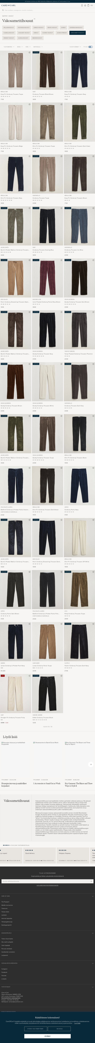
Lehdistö (4, 915)
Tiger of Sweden (70, 351)
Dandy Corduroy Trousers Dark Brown (77, 302)
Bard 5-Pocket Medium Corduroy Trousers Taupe (14, 250)
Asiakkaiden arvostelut (8, 952)
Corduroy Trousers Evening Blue (43, 250)
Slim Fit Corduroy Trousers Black (75, 458)
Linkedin (3, 979)
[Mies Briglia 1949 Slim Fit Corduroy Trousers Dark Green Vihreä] (79, 122)
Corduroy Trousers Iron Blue (74, 250)
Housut (11, 16)
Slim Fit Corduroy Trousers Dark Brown (46, 510)
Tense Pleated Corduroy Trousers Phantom (79, 354)
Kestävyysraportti (6, 925)
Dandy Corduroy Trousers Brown (11, 406)
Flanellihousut (9, 32)
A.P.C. (66, 611)
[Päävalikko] (92, 5)
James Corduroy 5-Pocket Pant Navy (13, 666)
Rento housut (52, 27)
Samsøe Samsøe (37, 715)
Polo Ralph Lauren (6, 507)
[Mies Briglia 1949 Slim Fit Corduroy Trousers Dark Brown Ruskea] (47, 485)
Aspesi (66, 507)
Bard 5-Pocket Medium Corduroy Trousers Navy (14, 562)
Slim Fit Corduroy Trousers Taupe (44, 146)
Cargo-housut (39, 27)
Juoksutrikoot (62, 32)
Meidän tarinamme (7, 905)
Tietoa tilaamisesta (7, 939)
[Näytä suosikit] (85, 5)
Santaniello (36, 195)
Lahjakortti (4, 955)
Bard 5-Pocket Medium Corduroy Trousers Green (14, 458)
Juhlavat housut (24, 32)
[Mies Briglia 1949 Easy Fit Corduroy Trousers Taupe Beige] (15, 70)
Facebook (4, 972)
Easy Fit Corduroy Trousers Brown (76, 198)
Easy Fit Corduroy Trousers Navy (75, 94)
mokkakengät (40, 835)
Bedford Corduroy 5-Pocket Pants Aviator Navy (14, 510)
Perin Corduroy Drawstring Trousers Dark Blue (46, 562)
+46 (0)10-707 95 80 (13, 1000)
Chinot (63, 27)
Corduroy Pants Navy (71, 510)
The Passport (5, 902)
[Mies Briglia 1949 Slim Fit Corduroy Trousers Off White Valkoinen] (79, 537)
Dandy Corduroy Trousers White (43, 406)
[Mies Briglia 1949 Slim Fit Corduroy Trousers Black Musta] (79, 433)
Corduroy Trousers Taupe (41, 198)
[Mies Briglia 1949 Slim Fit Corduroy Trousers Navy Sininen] (15, 174)
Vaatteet (5, 16)
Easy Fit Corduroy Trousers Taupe (12, 94)
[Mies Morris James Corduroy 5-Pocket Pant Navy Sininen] (15, 641)
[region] (47, 855)
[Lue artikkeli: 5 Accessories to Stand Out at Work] (47, 764)
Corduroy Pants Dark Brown (10, 614)
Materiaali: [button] (37, 47)
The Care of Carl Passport (47, 1)
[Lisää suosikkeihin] (29, 53)
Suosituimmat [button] (74, 47)
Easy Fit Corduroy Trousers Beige (12, 146)
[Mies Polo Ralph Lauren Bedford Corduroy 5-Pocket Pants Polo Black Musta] (47, 589)
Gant (34, 91)
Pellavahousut (9, 27)
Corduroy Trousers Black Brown (43, 94)
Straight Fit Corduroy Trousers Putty (13, 717)
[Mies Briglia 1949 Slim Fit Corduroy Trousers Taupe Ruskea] (47, 122)
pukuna (66, 832)
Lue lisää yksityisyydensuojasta (47, 885)
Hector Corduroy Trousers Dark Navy (77, 666)
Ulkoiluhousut (23, 38)
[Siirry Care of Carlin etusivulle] (8, 5)
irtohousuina (53, 832)
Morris (3, 663)
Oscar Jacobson (69, 299)
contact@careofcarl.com (16, 1002)
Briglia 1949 (4, 91)
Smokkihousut (37, 38)
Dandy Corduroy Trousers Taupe (43, 458)
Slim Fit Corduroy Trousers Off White (77, 562)
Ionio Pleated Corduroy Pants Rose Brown (46, 302)
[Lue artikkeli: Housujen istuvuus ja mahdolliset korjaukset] (15, 764)
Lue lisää (77, 1023)
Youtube (3, 975)
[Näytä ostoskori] (88, 5)
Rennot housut (9, 38)
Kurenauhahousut (76, 27)
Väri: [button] (27, 47)
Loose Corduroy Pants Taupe (42, 666)
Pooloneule (54, 828)
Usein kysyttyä (5, 945)
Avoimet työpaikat (6, 918)
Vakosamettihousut (77, 32)
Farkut (36, 32)
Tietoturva (4, 908)
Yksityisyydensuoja (6, 922)
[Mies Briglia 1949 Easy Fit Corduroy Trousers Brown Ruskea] (79, 174)
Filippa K (67, 663)
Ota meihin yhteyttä (7, 942)
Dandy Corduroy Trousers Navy (43, 354)
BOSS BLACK (4, 299)
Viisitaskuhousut (24, 27)
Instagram (4, 969)
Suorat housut (47, 32)
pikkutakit (50, 827)
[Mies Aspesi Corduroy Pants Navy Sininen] (79, 485)
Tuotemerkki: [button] (8, 47)
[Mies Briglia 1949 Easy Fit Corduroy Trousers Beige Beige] (15, 122)
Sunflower (36, 663)
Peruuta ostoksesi (6, 949)
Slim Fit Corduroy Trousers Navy (11, 198)
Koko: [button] (19, 47)
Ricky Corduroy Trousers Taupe (75, 614)
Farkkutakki (75, 825)
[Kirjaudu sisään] (82, 5)
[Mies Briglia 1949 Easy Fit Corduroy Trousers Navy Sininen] (79, 70)
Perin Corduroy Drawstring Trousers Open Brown (14, 302)
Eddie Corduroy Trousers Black (43, 717)
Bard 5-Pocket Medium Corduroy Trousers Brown (14, 354)
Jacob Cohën (4, 247)
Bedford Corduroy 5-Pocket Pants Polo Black (45, 614)
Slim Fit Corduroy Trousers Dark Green (77, 146)
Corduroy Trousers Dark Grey (74, 406)
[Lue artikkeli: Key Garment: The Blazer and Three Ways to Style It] (79, 764)
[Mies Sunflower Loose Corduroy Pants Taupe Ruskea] (47, 641)
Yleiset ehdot (5, 912)
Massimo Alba (37, 299)
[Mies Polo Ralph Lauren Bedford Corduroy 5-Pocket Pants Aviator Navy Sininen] (15, 485)
